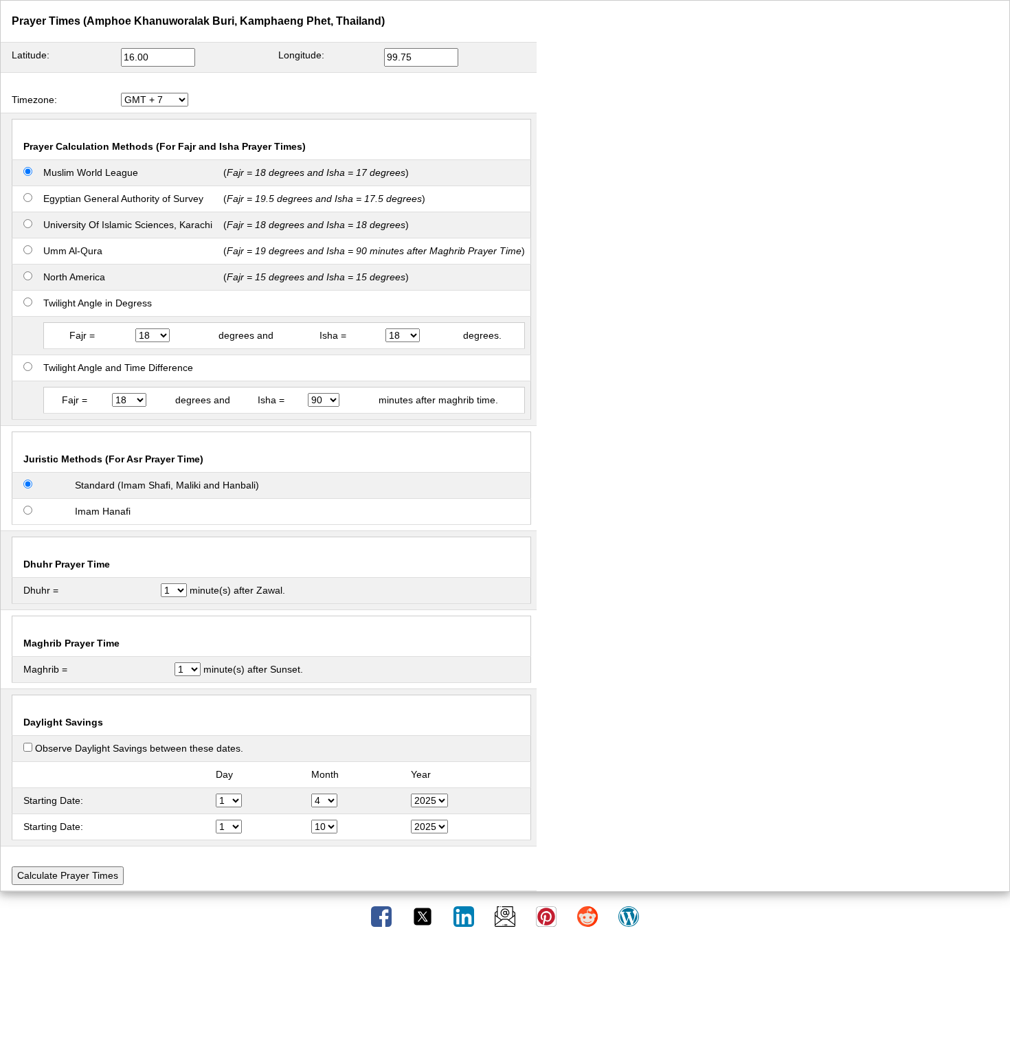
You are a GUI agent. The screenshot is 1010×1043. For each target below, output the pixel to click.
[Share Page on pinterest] (547, 915)
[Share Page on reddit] (588, 915)
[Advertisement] (505, 990)
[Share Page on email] (506, 915)
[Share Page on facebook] (382, 915)
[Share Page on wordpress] (628, 915)
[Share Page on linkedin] (465, 915)
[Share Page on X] (423, 915)
